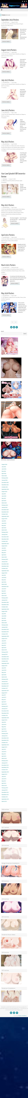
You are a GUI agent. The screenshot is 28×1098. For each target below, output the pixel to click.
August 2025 (4, 491)
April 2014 (4, 783)
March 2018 (4, 677)
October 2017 (5, 688)
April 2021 (4, 593)
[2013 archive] (11, 930)
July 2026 (4, 466)
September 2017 (5, 690)
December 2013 (5, 792)
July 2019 (4, 640)
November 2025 (5, 484)
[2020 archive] (11, 823)
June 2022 (4, 577)
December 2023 (5, 536)
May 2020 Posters (7, 293)
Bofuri (8, 145)
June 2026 (4, 469)
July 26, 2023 (14, 52)
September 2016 (5, 717)
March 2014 (4, 785)
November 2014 (5, 767)
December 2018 (5, 656)
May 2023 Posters (7, 142)
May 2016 (4, 726)
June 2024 (4, 523)
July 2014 (4, 776)
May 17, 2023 (14, 112)
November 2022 (5, 566)
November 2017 (5, 686)
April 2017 (4, 701)
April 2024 (4, 527)
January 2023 (4, 561)
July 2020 (4, 613)
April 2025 (4, 500)
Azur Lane (4, 23)
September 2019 (5, 636)
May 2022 (4, 579)
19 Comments (3, 57)
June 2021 (4, 588)
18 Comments (3, 215)
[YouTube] (23, 1)
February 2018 (5, 679)
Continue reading (5, 41)
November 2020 (5, 604)
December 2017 (5, 683)
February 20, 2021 (15, 267)
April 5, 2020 (14, 295)
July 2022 (4, 575)
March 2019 (4, 650)
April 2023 (4, 554)
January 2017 (4, 708)
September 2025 (5, 489)
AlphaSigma (5, 179)
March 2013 (4, 801)
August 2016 (4, 720)
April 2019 (4, 647)
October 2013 (5, 796)
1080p (4, 180)
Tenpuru (11, 25)
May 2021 (4, 591)
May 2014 (4, 781)
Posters (17, 23)
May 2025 (4, 498)
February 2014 (5, 787)
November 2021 (5, 586)
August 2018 (4, 665)
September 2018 (5, 663)
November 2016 (5, 713)
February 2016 (5, 733)
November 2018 (5, 659)
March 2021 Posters (8, 265)
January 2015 (4, 763)
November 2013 (5, 794)
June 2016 (4, 724)
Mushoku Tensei (13, 23)
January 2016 (4, 735)
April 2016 (4, 729)
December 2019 (5, 629)
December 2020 (5, 602)
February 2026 (5, 478)
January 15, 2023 (12, 179)
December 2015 (5, 738)
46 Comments (3, 300)
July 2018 (4, 668)
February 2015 (5, 760)
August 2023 (4, 545)
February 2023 (5, 559)
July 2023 (4, 548)
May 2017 (4, 699)
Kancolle (3, 147)
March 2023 (4, 557)
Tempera (19, 1015)
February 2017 (5, 706)
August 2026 (4, 464)
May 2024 (4, 525)
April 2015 (4, 756)
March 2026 (4, 475)
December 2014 (5, 765)
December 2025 (5, 482)
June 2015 (4, 751)
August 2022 (4, 573)
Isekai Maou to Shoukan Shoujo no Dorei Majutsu (16, 209)
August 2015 (4, 747)
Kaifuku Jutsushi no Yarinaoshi (7, 210)
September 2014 (5, 772)
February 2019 (5, 652)
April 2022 (4, 582)
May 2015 (4, 754)
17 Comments (3, 117)
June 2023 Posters (8, 110)
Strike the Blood (12, 214)
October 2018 (5, 661)
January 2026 (4, 480)
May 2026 (4, 471)
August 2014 (4, 774)
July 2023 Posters (7, 80)
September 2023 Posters (10, 20)
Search (2, 331)
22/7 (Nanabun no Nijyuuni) (8, 297)
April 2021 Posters (8, 235)
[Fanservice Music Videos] (11, 948)
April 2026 (4, 473)
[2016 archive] (11, 912)
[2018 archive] (11, 966)
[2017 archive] (11, 841)
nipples (21, 180)
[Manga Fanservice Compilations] (11, 876)
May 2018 (4, 672)
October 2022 (5, 568)
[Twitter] (24, 1)
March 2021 (4, 595)
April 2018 (4, 674)
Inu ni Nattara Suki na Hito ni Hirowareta (17, 145)
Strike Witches (18, 214)
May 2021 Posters (7, 205)
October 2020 (5, 607)
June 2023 (4, 550)
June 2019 (4, 643)
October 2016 (5, 715)
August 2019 (4, 638)
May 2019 (4, 645)
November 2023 (5, 539)
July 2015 (4, 749)
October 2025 (5, 487)
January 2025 (4, 507)
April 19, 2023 (14, 144)
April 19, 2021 (14, 207)
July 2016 (4, 722)
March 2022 (4, 584)
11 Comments (3, 87)
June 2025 (4, 496)
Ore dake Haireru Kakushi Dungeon (13, 212)
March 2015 (4, 758)
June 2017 (4, 697)
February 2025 (5, 505)
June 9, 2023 (14, 82)
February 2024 (5, 532)
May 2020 (4, 618)
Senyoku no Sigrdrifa (5, 214)
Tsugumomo (7, 299)
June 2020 (4, 616)
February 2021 (5, 597)
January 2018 (4, 681)
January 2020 (4, 627)
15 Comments (3, 27)
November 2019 (5, 631)
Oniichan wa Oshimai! (16, 149)
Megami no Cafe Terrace (7, 149)
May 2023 (4, 552)
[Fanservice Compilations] (11, 1001)
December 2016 (5, 711)
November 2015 (5, 740)
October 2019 (5, 634)
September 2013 (5, 799)
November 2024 (5, 512)
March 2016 (4, 731)
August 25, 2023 (15, 22)
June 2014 (4, 778)
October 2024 (5, 514)
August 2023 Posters (8, 50)
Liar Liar (8, 23)
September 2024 (5, 516)
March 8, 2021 (14, 237)
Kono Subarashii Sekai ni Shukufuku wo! (14, 54)
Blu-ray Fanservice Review (14, 180)
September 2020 (5, 609)
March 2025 (4, 503)
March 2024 (4, 530)
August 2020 (4, 611)
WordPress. (24, 1015)
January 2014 (4, 790)
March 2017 (4, 704)
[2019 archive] (11, 894)
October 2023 (5, 541)
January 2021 (4, 600)
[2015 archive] (11, 984)
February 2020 (5, 625)
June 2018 (4, 670)
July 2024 (4, 521)
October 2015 (5, 742)
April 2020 (4, 620)
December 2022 (5, 564)
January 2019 (4, 654)
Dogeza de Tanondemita (11, 269)
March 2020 (4, 622)
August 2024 (4, 518)
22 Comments (3, 182)
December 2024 (5, 509)
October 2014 (5, 769)
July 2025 (4, 493)
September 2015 (5, 744)
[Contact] (26, 1)
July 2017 (4, 695)
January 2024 (4, 534)
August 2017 (4, 692)
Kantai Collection (8, 147)
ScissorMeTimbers (6, 22)
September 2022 (5, 570)
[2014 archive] (11, 858)
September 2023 (5, 543)
